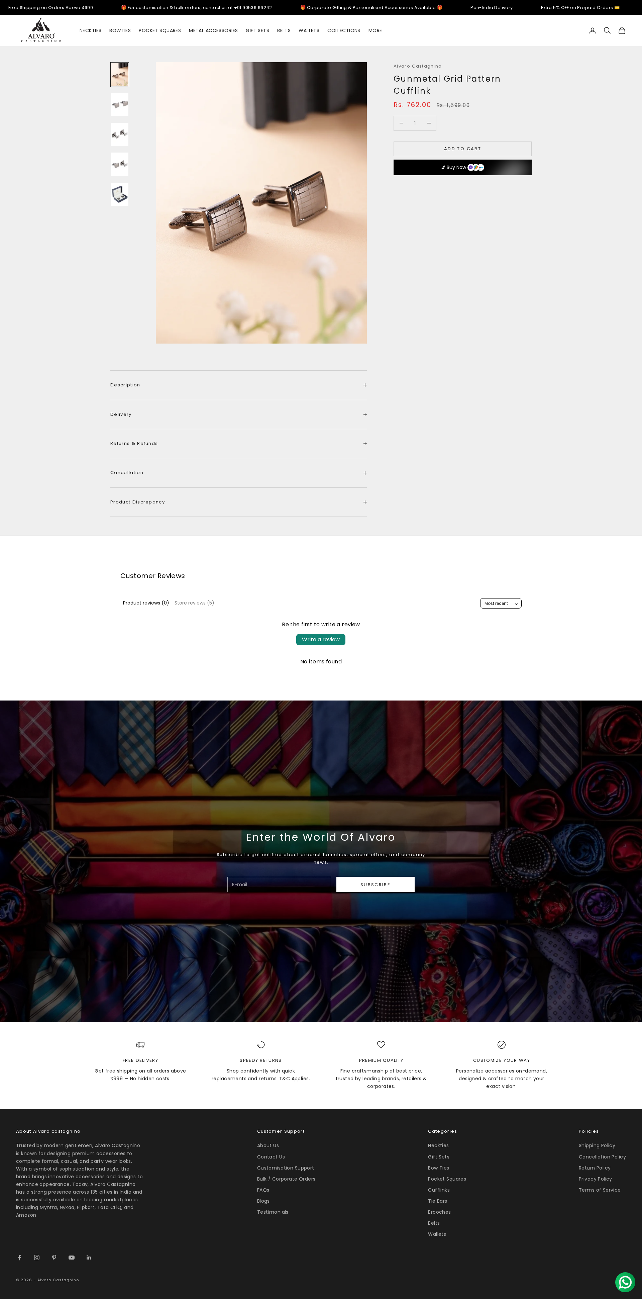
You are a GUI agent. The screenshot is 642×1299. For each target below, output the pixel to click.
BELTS (284, 30)
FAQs (263, 1190)
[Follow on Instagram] (36, 1257)
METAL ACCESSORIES (213, 30)
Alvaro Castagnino (418, 66)
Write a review (321, 639)
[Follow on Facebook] (19, 1257)
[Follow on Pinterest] (54, 1257)
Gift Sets (438, 1156)
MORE (375, 30)
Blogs (263, 1201)
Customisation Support (285, 1168)
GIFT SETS (257, 30)
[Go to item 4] (119, 164)
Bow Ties (438, 1168)
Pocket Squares (447, 1179)
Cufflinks (439, 1190)
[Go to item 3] (119, 134)
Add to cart (462, 149)
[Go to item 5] (119, 194)
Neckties (438, 1145)
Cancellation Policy (602, 1156)
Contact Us (271, 1156)
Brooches (439, 1212)
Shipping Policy (597, 1145)
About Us (268, 1145)
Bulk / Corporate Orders (286, 1179)
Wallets (437, 1234)
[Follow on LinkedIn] (89, 1257)
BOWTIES (120, 30)
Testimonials (273, 1212)
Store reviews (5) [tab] (194, 602)
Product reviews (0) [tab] (146, 602)
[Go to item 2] (119, 104)
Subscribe (375, 885)
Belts (434, 1223)
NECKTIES (90, 30)
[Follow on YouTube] (71, 1257)
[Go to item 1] (119, 74)
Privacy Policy (595, 1179)
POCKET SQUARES (160, 30)
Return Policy (595, 1168)
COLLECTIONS (343, 30)
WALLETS (309, 30)
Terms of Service (600, 1190)
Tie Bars (437, 1201)
